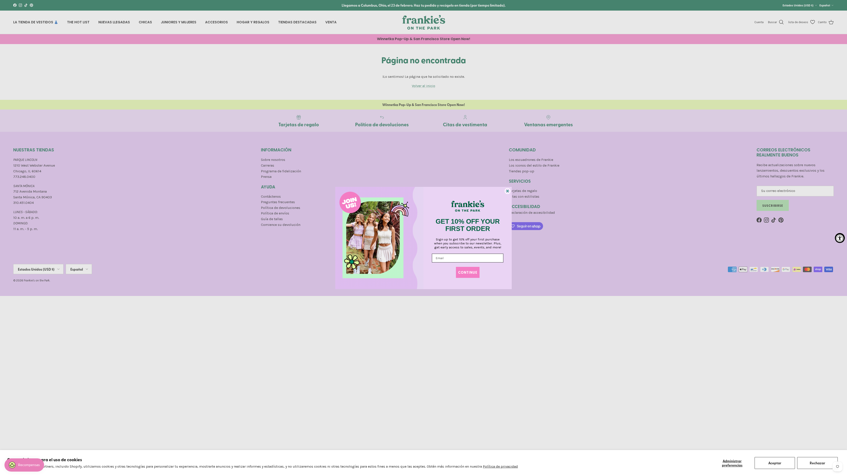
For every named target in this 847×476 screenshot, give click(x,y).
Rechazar (817, 462)
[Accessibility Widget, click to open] (840, 238)
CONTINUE (467, 272)
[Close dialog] (507, 191)
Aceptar (774, 462)
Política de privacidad (500, 466)
